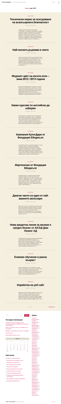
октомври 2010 (35, 395)
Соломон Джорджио (6, 2)
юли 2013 (34, 358)
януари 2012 (34, 383)
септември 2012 (35, 372)
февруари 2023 (35, 319)
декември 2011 (35, 385)
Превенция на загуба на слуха (13, 362)
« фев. (7, 351)
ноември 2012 (35, 369)
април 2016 (34, 331)
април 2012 (34, 379)
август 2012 (34, 373)
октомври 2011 (35, 388)
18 (7, 347)
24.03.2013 (34, 25)
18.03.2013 (34, 111)
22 (20, 347)
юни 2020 (34, 323)
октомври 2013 (35, 353)
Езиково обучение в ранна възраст (30, 258)
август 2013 (34, 356)
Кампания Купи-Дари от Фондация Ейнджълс (30, 135)
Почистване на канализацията (13, 380)
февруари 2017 (35, 328)
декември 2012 (35, 368)
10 (27, 344)
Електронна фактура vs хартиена (14, 370)
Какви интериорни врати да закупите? (15, 368)
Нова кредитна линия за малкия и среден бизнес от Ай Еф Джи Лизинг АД (30, 228)
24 (27, 347)
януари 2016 (34, 333)
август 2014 (34, 339)
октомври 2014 (35, 336)
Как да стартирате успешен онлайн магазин (16, 378)
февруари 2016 (35, 332)
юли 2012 (34, 375)
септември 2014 (35, 338)
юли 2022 (34, 321)
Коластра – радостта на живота (13, 358)
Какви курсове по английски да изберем (30, 106)
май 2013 (34, 361)
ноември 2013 (35, 352)
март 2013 (34, 363)
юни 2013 (34, 359)
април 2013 (34, 362)
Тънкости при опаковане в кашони (14, 373)
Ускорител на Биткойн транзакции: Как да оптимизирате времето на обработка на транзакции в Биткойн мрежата (17, 324)
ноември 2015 (35, 335)
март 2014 (34, 346)
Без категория (30, 46)
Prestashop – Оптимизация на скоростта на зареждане (17, 330)
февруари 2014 (35, 348)
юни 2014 (34, 342)
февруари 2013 (35, 365)
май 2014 (34, 343)
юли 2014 (34, 341)
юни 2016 (34, 329)
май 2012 (34, 378)
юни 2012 (34, 376)
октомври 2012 (35, 371)
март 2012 (34, 380)
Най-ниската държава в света (30, 50)
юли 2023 (34, 318)
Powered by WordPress (20, 401)
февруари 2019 (35, 325)
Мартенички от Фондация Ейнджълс (30, 166)
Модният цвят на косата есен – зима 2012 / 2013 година (30, 77)
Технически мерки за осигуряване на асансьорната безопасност (30, 20)
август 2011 (34, 390)
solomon (28, 25)
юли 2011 (34, 392)
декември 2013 (35, 351)
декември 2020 (35, 322)
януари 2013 (34, 366)
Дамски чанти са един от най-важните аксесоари (30, 196)
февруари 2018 (35, 326)
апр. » (28, 351)
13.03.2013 (34, 263)
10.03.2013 (34, 288)
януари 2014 (34, 349)
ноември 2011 (35, 386)
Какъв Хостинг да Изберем (12, 366)
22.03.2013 (34, 82)
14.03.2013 (34, 140)
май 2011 (34, 393)
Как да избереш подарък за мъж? (13, 335)
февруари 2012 (35, 382)
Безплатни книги (9, 333)
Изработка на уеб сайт (30, 285)
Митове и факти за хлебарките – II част (15, 360)
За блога (53, 2)
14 (17, 346)
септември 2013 (35, 355)
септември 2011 (35, 389)
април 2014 (34, 345)
